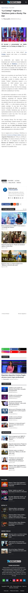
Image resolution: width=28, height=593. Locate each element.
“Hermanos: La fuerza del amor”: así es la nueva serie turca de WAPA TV (17, 425)
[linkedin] (18, 198)
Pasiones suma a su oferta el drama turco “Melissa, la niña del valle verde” (12, 264)
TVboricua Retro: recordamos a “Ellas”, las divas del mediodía (16, 509)
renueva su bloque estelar (14, 135)
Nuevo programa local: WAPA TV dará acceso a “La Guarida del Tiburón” (13, 226)
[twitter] (10, 198)
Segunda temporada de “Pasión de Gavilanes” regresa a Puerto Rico (13, 245)
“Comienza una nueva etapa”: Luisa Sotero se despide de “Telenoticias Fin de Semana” (16, 459)
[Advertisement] (14, 23)
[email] (22, 198)
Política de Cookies (14, 590)
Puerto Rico (4, 182)
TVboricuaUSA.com (17, 586)
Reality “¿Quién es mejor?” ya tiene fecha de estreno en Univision (18, 491)
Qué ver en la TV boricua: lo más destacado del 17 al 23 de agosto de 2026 (17, 411)
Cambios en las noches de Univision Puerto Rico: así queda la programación (17, 389)
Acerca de (6, 590)
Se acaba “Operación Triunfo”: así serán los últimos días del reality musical (17, 498)
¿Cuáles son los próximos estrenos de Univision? (15, 396)
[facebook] (8, 198)
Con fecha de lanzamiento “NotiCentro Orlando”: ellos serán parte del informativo (17, 403)
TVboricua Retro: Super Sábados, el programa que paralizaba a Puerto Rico (17, 524)
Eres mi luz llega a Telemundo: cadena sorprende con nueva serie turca (17, 551)
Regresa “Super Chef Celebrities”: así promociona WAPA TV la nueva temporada (17, 467)
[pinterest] (16, 198)
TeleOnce (14, 64)
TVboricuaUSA (13, 190)
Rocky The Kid (12, 182)
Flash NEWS (11, 7)
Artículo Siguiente (22, 313)
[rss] (20, 198)
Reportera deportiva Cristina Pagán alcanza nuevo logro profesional (13, 376)
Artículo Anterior (5, 313)
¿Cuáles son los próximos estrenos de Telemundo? (15, 417)
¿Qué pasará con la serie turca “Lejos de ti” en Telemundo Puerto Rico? (17, 543)
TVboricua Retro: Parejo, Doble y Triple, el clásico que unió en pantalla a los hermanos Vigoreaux (17, 516)
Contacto (22, 590)
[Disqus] (14, 289)
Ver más (25, 209)
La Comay (17, 180)
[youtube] (14, 198)
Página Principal (4, 7)
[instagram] (12, 198)
